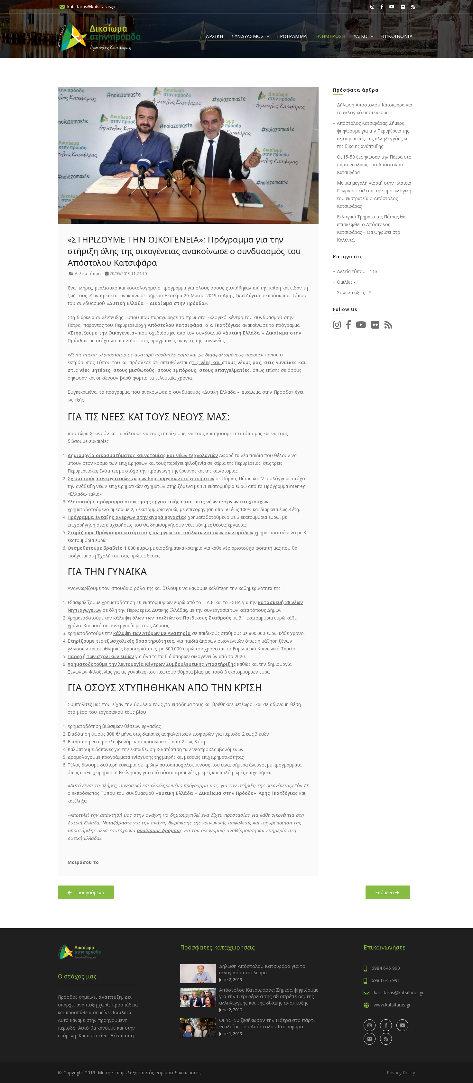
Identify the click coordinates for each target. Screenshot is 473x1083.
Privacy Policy (401, 1072)
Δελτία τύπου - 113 (357, 271)
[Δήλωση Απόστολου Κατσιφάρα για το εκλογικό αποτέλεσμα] (198, 973)
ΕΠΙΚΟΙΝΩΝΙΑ (396, 36)
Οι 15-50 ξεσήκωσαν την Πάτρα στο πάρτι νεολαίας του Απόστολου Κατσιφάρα (374, 164)
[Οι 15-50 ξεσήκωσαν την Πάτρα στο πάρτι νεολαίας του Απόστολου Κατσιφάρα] (198, 1027)
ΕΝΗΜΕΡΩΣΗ (330, 36)
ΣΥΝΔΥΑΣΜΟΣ (247, 36)
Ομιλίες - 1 (348, 282)
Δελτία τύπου (87, 273)
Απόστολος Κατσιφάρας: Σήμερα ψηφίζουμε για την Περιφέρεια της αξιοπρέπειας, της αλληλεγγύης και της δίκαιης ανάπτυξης (268, 996)
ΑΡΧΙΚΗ (214, 36)
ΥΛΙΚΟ (361, 36)
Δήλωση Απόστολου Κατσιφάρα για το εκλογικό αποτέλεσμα (262, 969)
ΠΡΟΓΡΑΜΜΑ (291, 36)
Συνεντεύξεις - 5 (354, 292)
